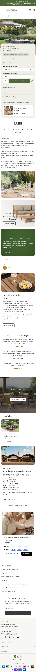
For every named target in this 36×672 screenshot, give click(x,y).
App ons (4, 573)
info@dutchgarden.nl (21, 584)
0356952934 (8, 631)
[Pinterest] (9, 637)
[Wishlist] (30, 10)
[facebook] (1, 637)
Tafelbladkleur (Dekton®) (10, 73)
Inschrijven (18, 613)
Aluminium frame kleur (10, 66)
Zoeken (33, 16)
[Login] (26, 10)
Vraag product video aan (8, 591)
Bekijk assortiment (2, 10)
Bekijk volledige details (10, 553)
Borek (10, 22)
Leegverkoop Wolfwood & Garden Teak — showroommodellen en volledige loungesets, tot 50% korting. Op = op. (18, 3)
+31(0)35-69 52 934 (6, 565)
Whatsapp (17, 576)
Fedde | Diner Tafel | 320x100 (10, 436)
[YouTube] (18, 637)
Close (34, 3)
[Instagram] (5, 637)
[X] (13, 637)
